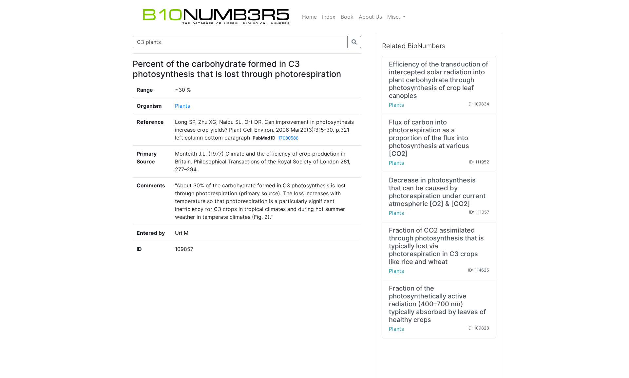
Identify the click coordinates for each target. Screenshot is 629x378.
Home (309, 16)
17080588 (288, 138)
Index (328, 16)
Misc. (394, 16)
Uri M (181, 233)
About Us (370, 16)
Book (347, 16)
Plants (182, 106)
